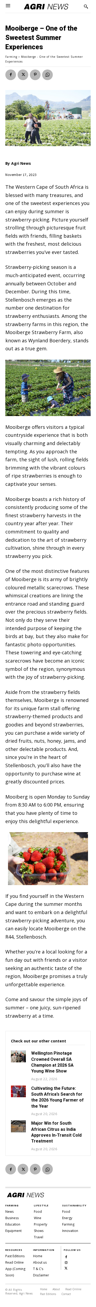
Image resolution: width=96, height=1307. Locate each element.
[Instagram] (66, 1262)
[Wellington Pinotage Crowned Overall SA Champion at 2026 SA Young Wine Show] (18, 1056)
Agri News (21, 163)
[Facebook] (10, 74)
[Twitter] (23, 74)
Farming (11, 57)
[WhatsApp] (47, 74)
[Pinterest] (35, 74)
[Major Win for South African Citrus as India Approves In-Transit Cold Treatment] (18, 1126)
